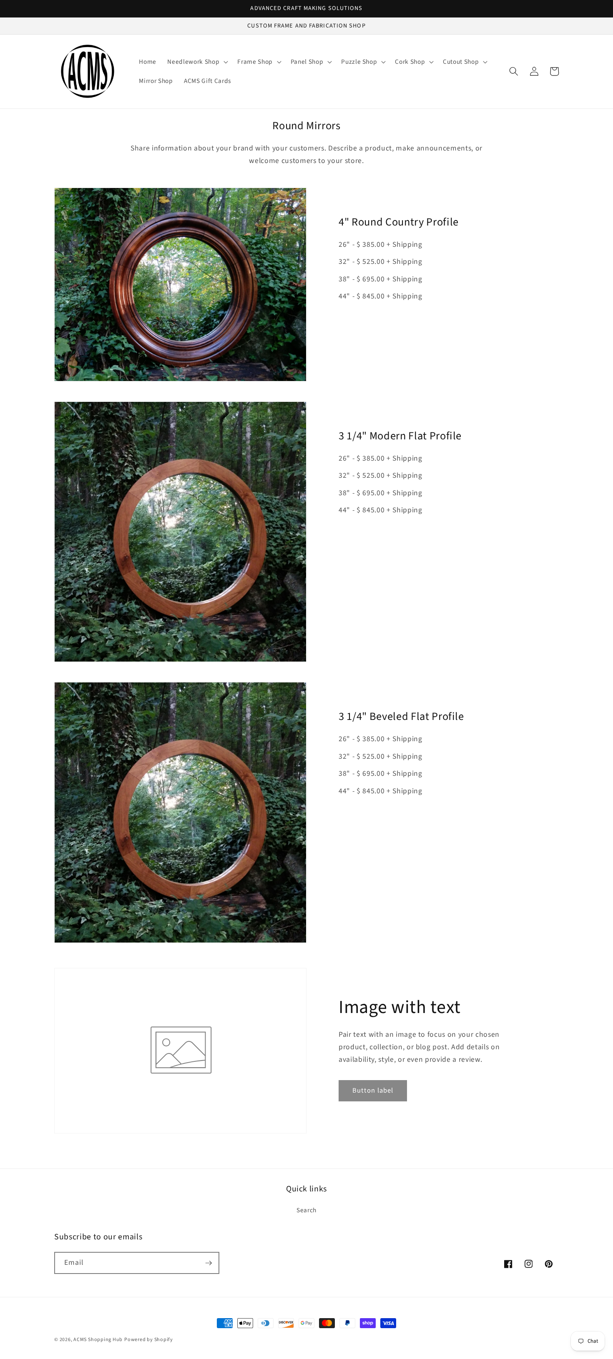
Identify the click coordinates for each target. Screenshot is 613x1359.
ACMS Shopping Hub (98, 1339)
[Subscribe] (208, 1263)
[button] (197, 61)
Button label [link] (372, 1091)
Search (306, 1210)
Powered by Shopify (148, 1339)
